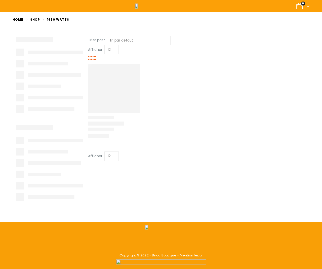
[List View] (94, 57)
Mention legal (191, 255)
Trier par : (96, 40)
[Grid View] (90, 57)
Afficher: (95, 49)
